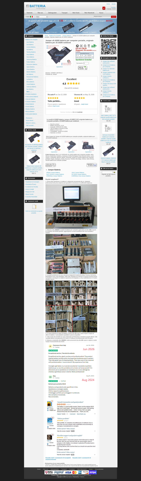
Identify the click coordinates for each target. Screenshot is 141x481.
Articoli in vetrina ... (31, 123)
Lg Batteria (29, 79)
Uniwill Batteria (30, 84)
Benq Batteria (30, 82)
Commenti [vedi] (33, 201)
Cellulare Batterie (31, 101)
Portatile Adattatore (31, 94)
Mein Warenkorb (89, 13)
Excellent (71, 79)
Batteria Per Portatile (55, 35)
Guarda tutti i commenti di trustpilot (58, 458)
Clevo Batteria (30, 69)
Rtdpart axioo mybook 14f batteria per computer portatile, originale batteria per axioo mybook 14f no (33, 168)
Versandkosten (99, 469)
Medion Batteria (30, 72)
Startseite (29, 13)
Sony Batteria (30, 57)
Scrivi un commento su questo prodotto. (33, 212)
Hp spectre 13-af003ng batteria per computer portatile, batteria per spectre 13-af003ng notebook (34, 147)
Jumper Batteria (66, 35)
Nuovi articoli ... (30, 120)
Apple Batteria (30, 67)
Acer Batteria (30, 42)
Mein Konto (76, 13)
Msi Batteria (29, 74)
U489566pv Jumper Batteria (54, 176)
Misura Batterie (30, 111)
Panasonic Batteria (31, 64)
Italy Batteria (69, 476)
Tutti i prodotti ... (30, 125)
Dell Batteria (29, 44)
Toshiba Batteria (31, 52)
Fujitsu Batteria (30, 62)
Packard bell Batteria (32, 77)
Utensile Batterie (30, 99)
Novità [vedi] (106, 100)
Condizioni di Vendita (32, 187)
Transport (64, 13)
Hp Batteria (29, 49)
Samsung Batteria (31, 59)
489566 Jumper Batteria (53, 172)
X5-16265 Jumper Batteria (79, 174)
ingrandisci (54, 152)
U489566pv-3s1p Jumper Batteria (81, 176)
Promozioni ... (30, 118)
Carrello (113, 7)
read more (56, 106)
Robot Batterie (30, 104)
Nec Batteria (29, 89)
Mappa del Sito (30, 192)
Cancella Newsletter (31, 196)
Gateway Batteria (31, 86)
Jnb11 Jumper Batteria (78, 172)
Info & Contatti (30, 189)
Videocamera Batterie (32, 96)
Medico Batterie (30, 109)
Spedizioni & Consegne (32, 182)
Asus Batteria (30, 54)
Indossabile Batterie (31, 114)
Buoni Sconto (29, 194)
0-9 (90, 475)
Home (108, 4)
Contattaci (72, 469)
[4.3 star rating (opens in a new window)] (73, 83)
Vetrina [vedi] (32, 130)
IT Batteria (81, 476)
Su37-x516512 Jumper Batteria (55, 174)
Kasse (101, 13)
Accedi (114, 4)
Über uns (40, 13)
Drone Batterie (30, 106)
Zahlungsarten (52, 13)
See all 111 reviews (71, 88)
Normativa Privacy (31, 184)
